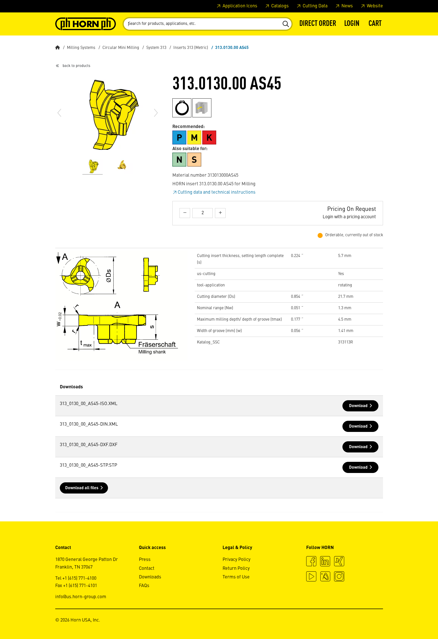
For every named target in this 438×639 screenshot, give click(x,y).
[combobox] (207, 24)
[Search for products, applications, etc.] (285, 24)
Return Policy (236, 568)
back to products (76, 66)
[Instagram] (339, 577)
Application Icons (239, 6)
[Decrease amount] (184, 213)
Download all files (81, 488)
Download (358, 406)
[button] (352, 23)
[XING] (339, 562)
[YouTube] (311, 577)
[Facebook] (311, 562)
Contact (146, 568)
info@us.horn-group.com (80, 597)
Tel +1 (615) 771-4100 (75, 578)
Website (374, 6)
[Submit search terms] (285, 24)
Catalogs (279, 6)
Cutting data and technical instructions (217, 192)
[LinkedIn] (325, 562)
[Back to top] (415, 621)
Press (145, 559)
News (346, 6)
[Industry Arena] (325, 577)
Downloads (150, 577)
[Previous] (59, 113)
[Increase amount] (220, 213)
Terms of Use (236, 577)
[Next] (156, 113)
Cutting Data (314, 6)
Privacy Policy (236, 559)
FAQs (144, 585)
